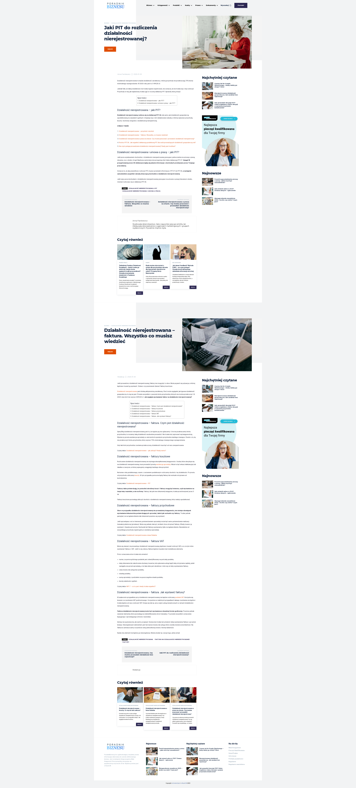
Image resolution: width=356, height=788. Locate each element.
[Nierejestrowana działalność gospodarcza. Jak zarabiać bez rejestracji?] (207, 96)
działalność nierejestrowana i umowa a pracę (141, 191)
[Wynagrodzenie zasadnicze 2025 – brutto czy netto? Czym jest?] (207, 201)
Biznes (106, 23)
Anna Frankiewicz (123, 74)
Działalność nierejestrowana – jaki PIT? (151, 101)
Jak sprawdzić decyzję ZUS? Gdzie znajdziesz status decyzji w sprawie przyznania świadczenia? (226, 105)
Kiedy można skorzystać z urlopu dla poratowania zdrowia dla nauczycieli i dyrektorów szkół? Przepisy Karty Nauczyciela (157, 269)
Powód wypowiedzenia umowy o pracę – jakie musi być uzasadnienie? (226, 180)
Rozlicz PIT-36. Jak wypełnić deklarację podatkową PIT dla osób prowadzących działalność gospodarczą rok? (157, 142)
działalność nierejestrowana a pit (143, 188)
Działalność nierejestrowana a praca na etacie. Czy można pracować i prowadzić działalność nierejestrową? (156, 139)
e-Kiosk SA (184, 783)
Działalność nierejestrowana (123, 23)
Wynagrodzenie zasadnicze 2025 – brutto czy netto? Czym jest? (225, 200)
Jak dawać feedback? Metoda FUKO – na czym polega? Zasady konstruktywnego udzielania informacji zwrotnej (183, 268)
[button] (226, 5)
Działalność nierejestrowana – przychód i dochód (136, 131)
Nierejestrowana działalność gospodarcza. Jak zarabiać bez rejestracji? (226, 94)
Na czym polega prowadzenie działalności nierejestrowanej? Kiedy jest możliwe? (147, 146)
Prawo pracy (123, 262)
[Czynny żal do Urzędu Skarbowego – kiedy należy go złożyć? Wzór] (207, 86)
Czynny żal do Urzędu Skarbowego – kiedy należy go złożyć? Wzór (225, 85)
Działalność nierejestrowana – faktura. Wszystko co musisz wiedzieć (137, 204)
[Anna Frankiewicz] (125, 224)
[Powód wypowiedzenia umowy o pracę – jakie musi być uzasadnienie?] (207, 182)
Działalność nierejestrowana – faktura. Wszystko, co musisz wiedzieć (143, 135)
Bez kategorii (176, 262)
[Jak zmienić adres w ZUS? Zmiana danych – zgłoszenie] (207, 191)
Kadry (148, 262)
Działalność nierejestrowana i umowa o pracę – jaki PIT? (157, 103)
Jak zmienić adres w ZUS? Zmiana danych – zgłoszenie (225, 189)
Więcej (139, 293)
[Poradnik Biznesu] (115, 5)
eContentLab (176, 783)
